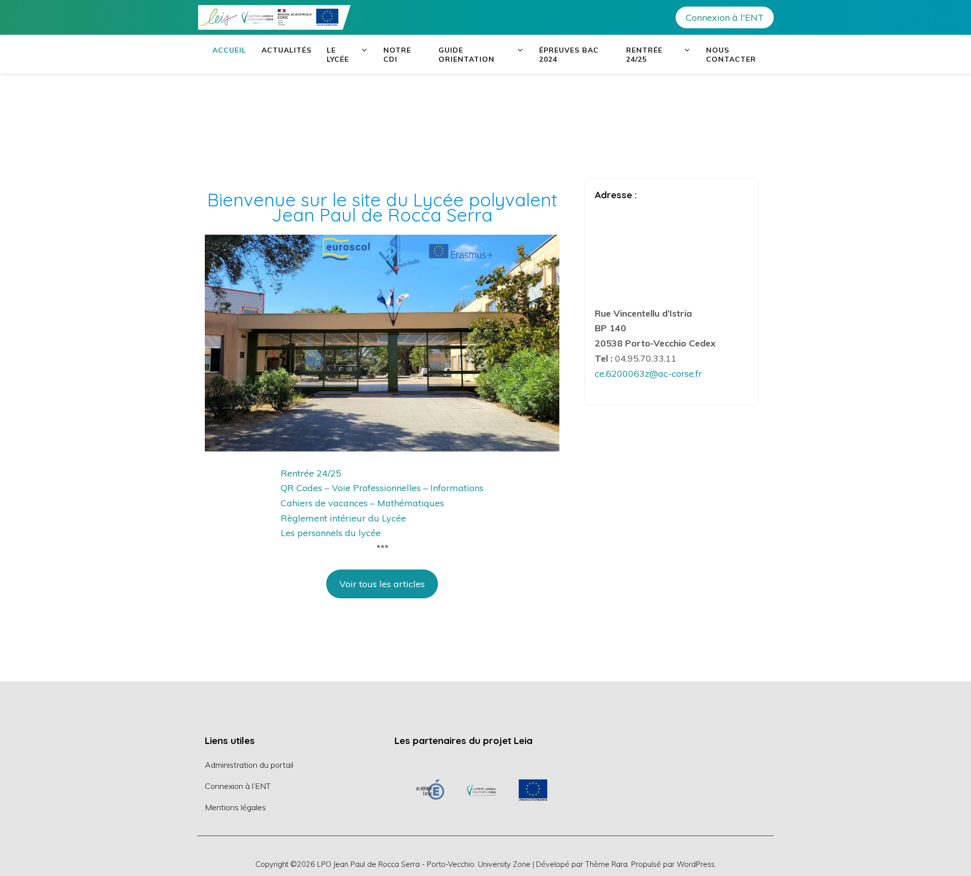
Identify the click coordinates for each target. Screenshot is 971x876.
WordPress (696, 864)
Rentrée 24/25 (644, 55)
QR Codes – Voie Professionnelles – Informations (382, 488)
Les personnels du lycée (331, 533)
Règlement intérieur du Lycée (343, 518)
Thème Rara (606, 864)
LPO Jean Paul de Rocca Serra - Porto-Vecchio (395, 864)
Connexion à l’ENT (238, 786)
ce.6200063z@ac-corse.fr (648, 373)
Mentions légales (235, 807)
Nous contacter (731, 55)
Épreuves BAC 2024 (569, 55)
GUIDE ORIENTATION (466, 55)
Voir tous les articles (382, 584)
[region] (481, 790)
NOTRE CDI (397, 55)
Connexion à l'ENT (725, 17)
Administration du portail (249, 765)
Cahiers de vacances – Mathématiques (362, 503)
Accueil (229, 50)
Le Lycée (338, 55)
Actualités (286, 50)
